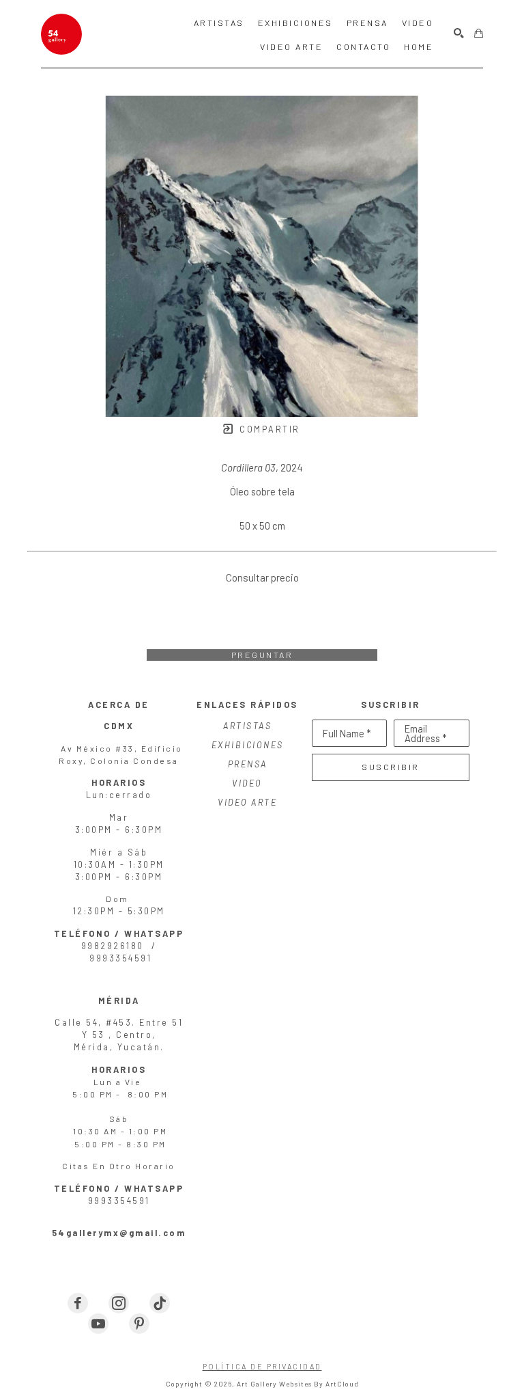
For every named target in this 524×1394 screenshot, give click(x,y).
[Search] (459, 34)
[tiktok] (159, 1303)
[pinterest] (139, 1323)
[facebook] (78, 1303)
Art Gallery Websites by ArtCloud (298, 1384)
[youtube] (98, 1323)
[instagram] (118, 1303)
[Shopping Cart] (478, 34)
